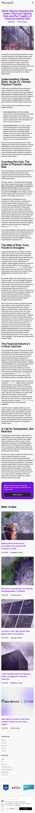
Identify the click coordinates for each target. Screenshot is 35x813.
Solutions (3, 743)
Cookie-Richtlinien (6, 767)
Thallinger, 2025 (21, 373)
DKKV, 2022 (17, 267)
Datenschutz (4, 772)
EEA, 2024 (27, 196)
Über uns (3, 740)
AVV (2, 761)
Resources (4, 745)
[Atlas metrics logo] (7, 2)
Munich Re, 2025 (11, 226)
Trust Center (4, 774)
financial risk (11, 383)
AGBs (2, 759)
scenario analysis (26, 400)
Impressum (4, 764)
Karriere (3, 748)
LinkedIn (3, 750)
